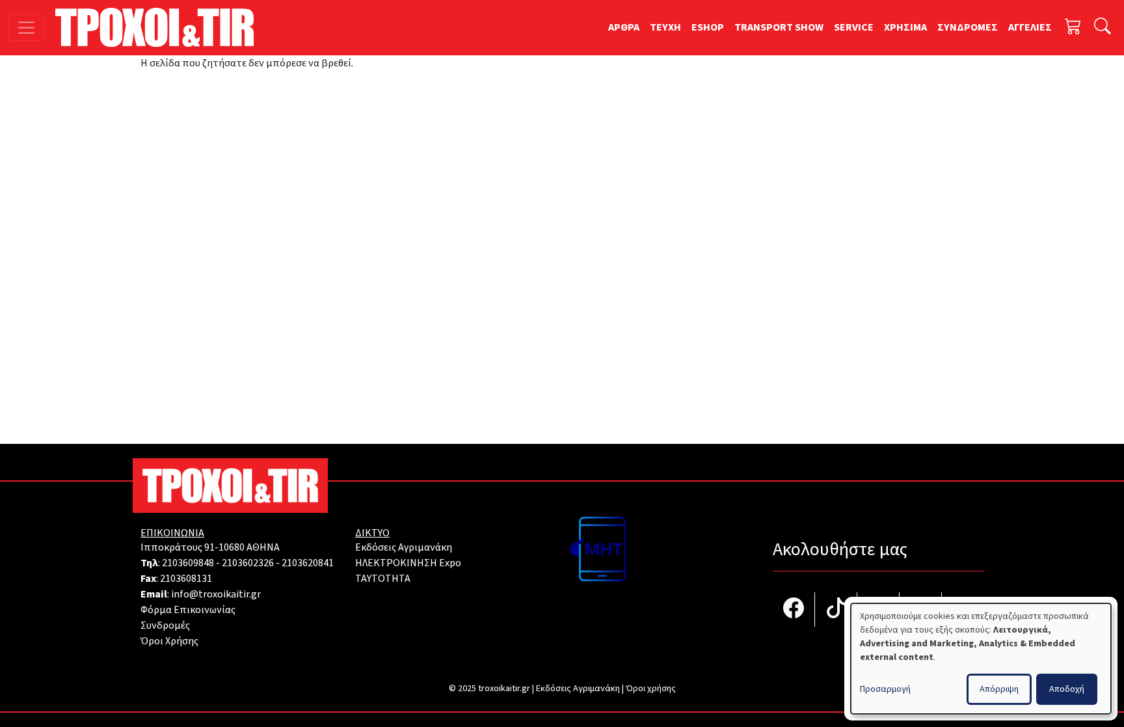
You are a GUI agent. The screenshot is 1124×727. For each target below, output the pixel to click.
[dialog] (981, 658)
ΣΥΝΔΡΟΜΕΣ (967, 27)
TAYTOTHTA (382, 578)
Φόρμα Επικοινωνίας (187, 610)
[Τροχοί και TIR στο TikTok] (836, 609)
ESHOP (707, 27)
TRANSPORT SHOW (778, 27)
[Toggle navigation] (26, 27)
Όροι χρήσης (651, 688)
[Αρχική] (159, 27)
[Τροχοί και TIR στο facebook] (794, 609)
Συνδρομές (165, 625)
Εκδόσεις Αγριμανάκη (403, 547)
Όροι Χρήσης (169, 641)
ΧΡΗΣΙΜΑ (905, 27)
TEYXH (665, 27)
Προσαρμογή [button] (885, 689)
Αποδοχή (1066, 689)
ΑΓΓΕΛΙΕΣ (1030, 27)
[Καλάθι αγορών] (1073, 27)
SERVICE (854, 27)
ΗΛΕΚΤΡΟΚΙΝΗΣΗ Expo (408, 563)
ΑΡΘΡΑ (623, 27)
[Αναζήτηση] (1102, 27)
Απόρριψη (999, 689)
